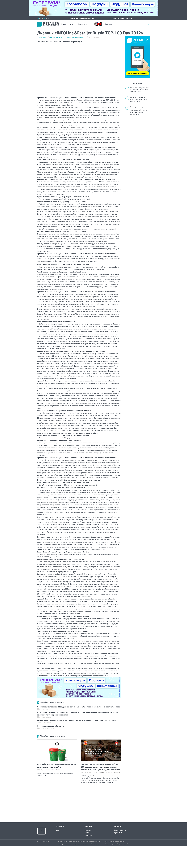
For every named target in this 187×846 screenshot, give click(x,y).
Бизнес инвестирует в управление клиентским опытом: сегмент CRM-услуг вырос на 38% (76, 720)
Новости (64, 24)
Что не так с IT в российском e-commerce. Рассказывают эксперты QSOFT (139, 89)
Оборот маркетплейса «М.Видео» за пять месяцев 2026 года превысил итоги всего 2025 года (78, 707)
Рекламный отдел (120, 830)
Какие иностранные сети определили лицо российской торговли (139, 99)
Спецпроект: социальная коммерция (82, 18)
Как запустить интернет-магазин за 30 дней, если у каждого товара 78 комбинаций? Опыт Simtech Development (140, 110)
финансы (81, 37)
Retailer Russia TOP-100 (58, 37)
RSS (57, 830)
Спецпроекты (82, 24)
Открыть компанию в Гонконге (50, 726)
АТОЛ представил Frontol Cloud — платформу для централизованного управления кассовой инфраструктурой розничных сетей (77, 713)
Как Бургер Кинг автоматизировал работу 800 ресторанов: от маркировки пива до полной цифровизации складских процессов (100, 767)
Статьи (71, 24)
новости (75, 37)
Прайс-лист (118, 833)
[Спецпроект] (98, 23)
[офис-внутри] (79, 678)
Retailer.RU (42, 37)
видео (69, 37)
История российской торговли (122, 18)
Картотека (108, 24)
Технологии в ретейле (112, 772)
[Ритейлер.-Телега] (137, 37)
